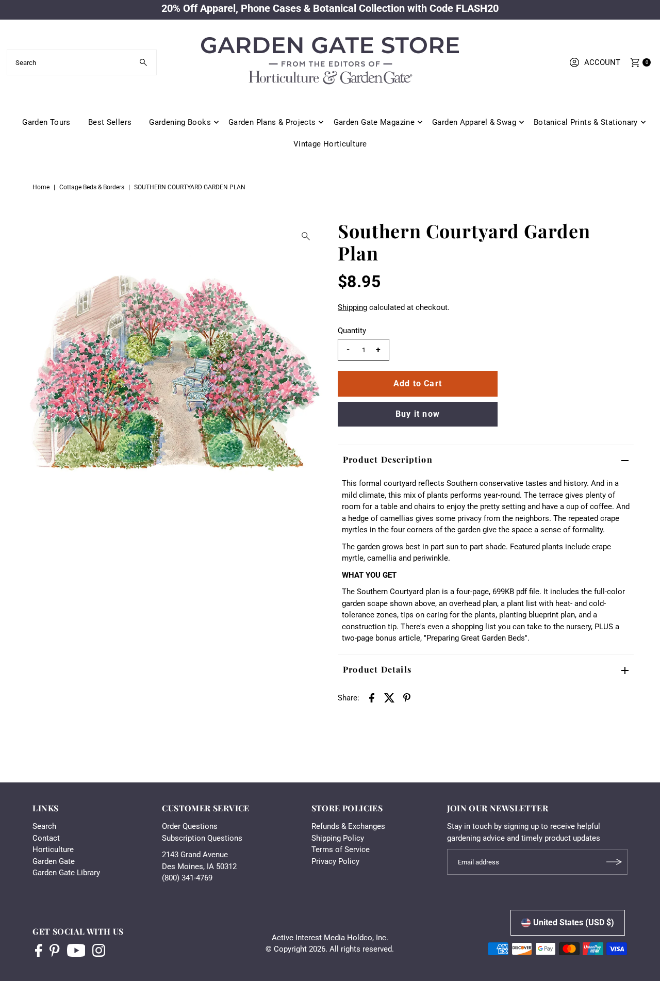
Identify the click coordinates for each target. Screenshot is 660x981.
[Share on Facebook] (372, 697)
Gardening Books (180, 122)
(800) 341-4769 (187, 877)
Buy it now (417, 414)
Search (44, 826)
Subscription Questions (202, 838)
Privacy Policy (335, 861)
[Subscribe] (615, 862)
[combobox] (82, 62)
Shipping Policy (337, 838)
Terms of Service (340, 849)
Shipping (352, 307)
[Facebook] (38, 951)
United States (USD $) (573, 922)
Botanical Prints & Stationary (586, 122)
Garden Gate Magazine (374, 122)
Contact (46, 838)
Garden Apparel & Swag (474, 122)
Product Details (377, 669)
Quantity (352, 330)
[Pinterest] (54, 951)
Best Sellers (110, 122)
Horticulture (53, 849)
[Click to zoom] (305, 236)
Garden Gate (53, 861)
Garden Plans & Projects (272, 122)
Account (602, 62)
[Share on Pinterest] (407, 697)
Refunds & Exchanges (348, 826)
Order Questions (190, 826)
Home (41, 187)
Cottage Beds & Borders (91, 187)
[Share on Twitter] (389, 697)
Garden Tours (46, 122)
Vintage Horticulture (330, 144)
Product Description (388, 459)
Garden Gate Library (66, 872)
